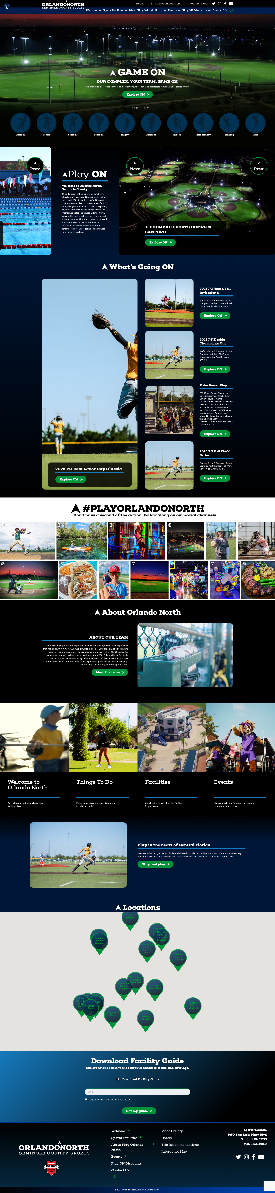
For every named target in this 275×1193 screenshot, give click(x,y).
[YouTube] (231, 3)
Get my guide (137, 1111)
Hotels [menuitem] (140, 3)
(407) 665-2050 (255, 1144)
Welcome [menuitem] (91, 10)
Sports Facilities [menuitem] (113, 10)
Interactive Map (174, 1151)
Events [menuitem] (172, 10)
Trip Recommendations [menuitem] (166, 3)
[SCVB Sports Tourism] (54, 1147)
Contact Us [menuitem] (219, 10)
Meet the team (108, 672)
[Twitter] (213, 3)
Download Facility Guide (140, 1079)
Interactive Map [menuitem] (198, 3)
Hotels (166, 1138)
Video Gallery (172, 1131)
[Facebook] (225, 3)
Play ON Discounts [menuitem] (194, 10)
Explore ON (136, 94)
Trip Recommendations (180, 1145)
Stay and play (153, 864)
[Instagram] (219, 3)
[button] (178, 960)
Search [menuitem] (230, 10)
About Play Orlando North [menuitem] (145, 10)
